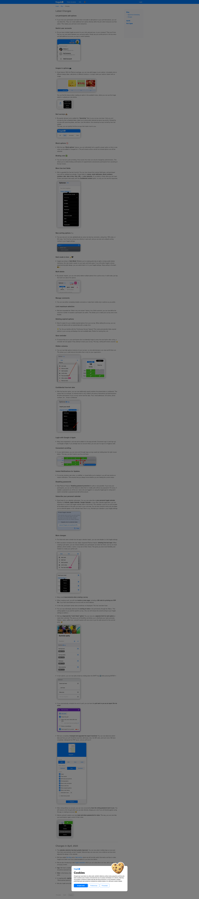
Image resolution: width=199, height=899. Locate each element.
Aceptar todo (81, 885)
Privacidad (105, 885)
